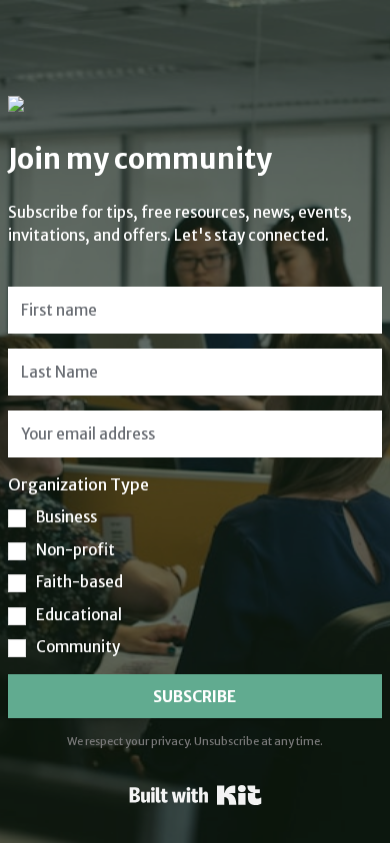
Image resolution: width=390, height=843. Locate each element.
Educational (79, 614)
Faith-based (79, 581)
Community (78, 646)
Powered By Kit (195, 795)
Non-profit (75, 549)
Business (66, 516)
